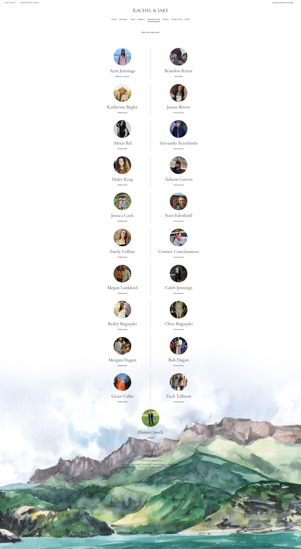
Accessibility (168, 467)
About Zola (125, 464)
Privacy (175, 467)
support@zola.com (159, 464)
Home (114, 19)
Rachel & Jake (150, 10)
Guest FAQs (136, 464)
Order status (147, 464)
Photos (165, 19)
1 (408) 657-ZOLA (173, 464)
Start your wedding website (127, 467)
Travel (132, 19)
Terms (181, 467)
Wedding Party (154, 19)
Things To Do (176, 19)
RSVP (187, 19)
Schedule (123, 19)
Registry (141, 19)
